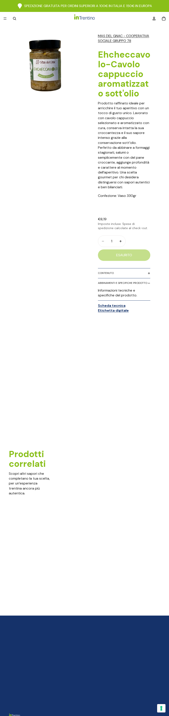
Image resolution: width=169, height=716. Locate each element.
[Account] (154, 18)
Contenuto (106, 273)
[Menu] (5, 19)
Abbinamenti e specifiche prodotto (122, 283)
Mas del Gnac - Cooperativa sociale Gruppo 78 (123, 38)
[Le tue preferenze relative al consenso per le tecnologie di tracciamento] (161, 708)
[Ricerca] (14, 18)
